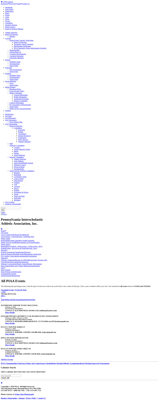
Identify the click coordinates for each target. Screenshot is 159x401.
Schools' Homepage (7, 252)
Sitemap (22, 398)
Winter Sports (5, 239)
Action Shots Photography (24, 394)
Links (7, 17)
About (19, 4)
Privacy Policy (31, 398)
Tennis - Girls (10, 237)
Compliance (22, 134)
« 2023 (3, 292)
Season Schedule (46, 363)
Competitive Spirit (20, 177)
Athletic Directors (11, 32)
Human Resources (24, 136)
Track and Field (19, 196)
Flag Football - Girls (14, 246)
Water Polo (30, 237)
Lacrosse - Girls (26, 246)
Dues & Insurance (16, 70)
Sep (25, 300)
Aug (22, 300)
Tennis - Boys (11, 248)
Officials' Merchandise (34, 264)
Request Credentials (20, 101)
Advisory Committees (17, 145)
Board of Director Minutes (14, 29)
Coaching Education (16, 56)
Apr (11, 300)
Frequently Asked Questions (23, 44)
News (7, 19)
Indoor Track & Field (8, 242)
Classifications (19, 252)
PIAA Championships (9, 363)
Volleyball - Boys (31, 248)
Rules (7, 13)
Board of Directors (11, 34)
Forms (7, 15)
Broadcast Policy (15, 89)
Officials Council (20, 165)
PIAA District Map (16, 122)
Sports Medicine (10, 81)
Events (7, 21)
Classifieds (9, 23)
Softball (16, 190)
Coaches (8, 38)
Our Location (9, 202)
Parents (7, 60)
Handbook (8, 7)
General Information (21, 95)
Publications (9, 11)
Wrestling (17, 200)
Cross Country (19, 179)
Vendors (8, 111)
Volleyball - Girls (20, 237)
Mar (8, 300)
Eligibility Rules (15, 62)
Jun (17, 300)
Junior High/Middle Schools (23, 163)
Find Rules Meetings (17, 58)
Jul (20, 300)
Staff (11, 143)
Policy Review (23, 140)
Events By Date (20, 290)
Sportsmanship (15, 50)
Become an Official (21, 260)
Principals (8, 68)
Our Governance (11, 120)
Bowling (11, 240)
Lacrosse (17, 186)
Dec (34, 300)
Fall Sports (4, 233)
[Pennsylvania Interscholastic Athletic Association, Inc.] (4, 214)
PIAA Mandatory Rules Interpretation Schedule (30, 48)
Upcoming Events (7, 290)
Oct (28, 300)
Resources (4, 4)
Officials (4, 258)
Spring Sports (5, 244)
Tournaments (32, 256)
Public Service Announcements (20, 109)
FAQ (2, 262)
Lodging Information (17, 103)
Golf (15, 184)
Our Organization (11, 124)
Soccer (16, 188)
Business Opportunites (9, 398)
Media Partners (10, 87)
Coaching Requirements (18, 54)
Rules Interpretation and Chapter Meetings (15, 266)
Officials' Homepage (8, 260)
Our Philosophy (10, 118)
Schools (3, 250)
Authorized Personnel (21, 99)
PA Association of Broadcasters (20, 105)
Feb (5, 300)
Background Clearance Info (37, 260)
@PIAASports (7, 2)
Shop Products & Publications (11, 272)
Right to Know (10, 27)
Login (3, 212)
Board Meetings (86, 363)
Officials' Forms (20, 264)
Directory (27, 252)
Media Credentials (16, 93)
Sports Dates (14, 66)
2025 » (3, 296)
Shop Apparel (5, 270)
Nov (31, 300)
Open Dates (9, 9)
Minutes (12, 36)
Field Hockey (18, 181)
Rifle (17, 242)
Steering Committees (17, 157)
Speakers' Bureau (11, 25)
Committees (18, 128)
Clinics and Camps (33, 363)
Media (16, 151)
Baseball (17, 173)
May (14, 300)
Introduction (9, 114)
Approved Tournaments (100, 363)
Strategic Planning (24, 142)
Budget (20, 132)
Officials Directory (22, 262)
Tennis (16, 194)
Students (8, 73)
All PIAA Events (7, 359)
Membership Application (22, 46)
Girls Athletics (19, 161)
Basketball (17, 175)
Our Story (8, 116)
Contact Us (26, 4)
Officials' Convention (8, 264)
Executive (21, 130)
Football (16, 182)
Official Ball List (15, 52)
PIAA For (12, 4)
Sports (3, 231)
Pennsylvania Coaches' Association (22, 40)
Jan (2, 300)
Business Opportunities (13, 204)
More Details (10, 312)
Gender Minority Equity (22, 149)
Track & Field (20, 248)
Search (4, 378)
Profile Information (20, 97)
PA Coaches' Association (9, 256)
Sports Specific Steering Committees (22, 171)
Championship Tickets (8, 274)
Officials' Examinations (71, 363)
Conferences (21, 363)
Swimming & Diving (21, 192)
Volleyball (17, 198)
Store (2, 268)
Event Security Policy (17, 91)
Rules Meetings (57, 363)
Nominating (22, 138)
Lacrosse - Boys (36, 246)
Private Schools (19, 167)
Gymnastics (30, 240)
